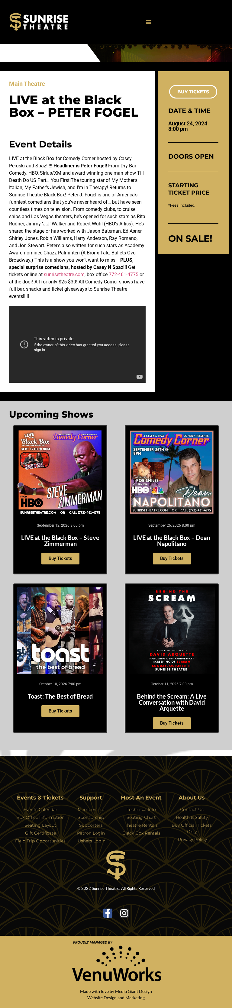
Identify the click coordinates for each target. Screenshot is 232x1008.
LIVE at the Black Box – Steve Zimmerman (60, 540)
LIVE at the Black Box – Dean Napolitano (172, 540)
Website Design (102, 997)
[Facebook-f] (107, 913)
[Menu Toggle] (149, 22)
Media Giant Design (133, 991)
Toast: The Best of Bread (60, 696)
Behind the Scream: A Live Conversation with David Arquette (172, 702)
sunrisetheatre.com (64, 274)
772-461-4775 (123, 274)
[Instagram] (124, 913)
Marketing (135, 997)
